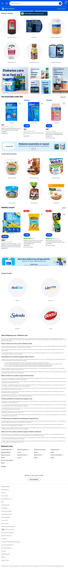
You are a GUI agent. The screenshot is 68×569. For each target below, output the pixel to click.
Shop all (64, 207)
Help (2, 502)
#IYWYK (3, 557)
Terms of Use (4, 520)
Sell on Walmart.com (6, 498)
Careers (3, 492)
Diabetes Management (6, 452)
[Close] (46, 13)
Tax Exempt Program (6, 511)
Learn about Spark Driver (7, 545)
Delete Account (5, 560)
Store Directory (5, 489)
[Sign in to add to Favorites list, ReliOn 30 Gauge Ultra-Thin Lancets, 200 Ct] (41, 103)
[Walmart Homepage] (6, 3)
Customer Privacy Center (7, 532)
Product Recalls (5, 505)
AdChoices (4, 538)
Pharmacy (3, 551)
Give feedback (34, 479)
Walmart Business (5, 554)
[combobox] (35, 3)
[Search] (60, 3)
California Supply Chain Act (8, 526)
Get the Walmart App (6, 514)
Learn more (34, 264)
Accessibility (4, 508)
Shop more (63, 97)
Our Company (4, 495)
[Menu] (2, 3)
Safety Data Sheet (5, 517)
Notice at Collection (6, 535)
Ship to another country (38, 13)
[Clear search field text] (58, 3)
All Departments (5, 486)
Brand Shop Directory (6, 548)
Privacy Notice (4, 523)
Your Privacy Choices (9, 529)
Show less (3, 466)
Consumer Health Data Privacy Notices (10, 541)
